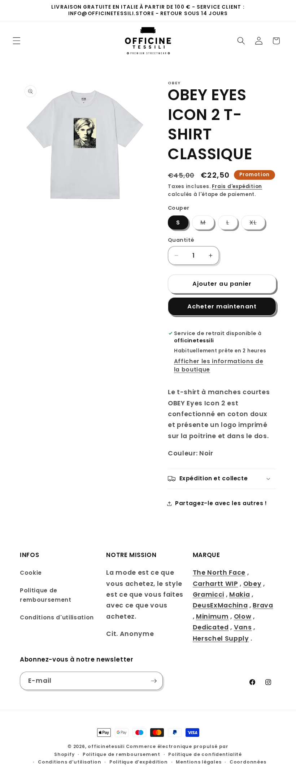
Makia (239, 594)
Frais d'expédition (237, 186)
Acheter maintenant (222, 306)
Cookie (31, 573)
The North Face (219, 572)
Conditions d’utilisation (69, 762)
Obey (252, 583)
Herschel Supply (221, 638)
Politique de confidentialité (205, 754)
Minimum (212, 616)
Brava (263, 605)
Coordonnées (248, 762)
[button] (16, 40)
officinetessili (106, 746)
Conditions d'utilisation (57, 617)
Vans (243, 627)
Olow (243, 616)
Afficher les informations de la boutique (218, 365)
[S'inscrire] (153, 681)
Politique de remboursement (45, 595)
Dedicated (211, 627)
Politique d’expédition (138, 762)
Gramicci (208, 594)
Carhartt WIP (215, 583)
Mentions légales (198, 762)
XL (257, 224)
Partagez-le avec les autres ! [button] (221, 503)
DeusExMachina (220, 605)
